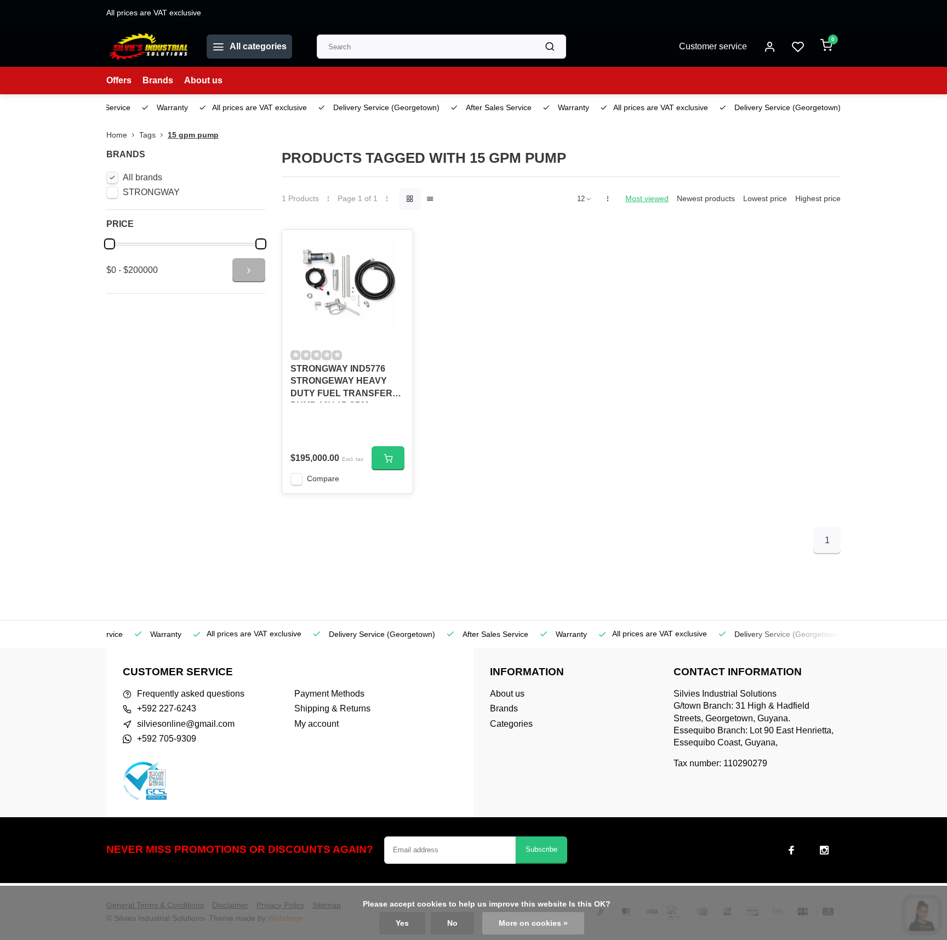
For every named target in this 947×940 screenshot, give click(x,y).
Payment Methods (329, 693)
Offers (119, 80)
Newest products (706, 199)
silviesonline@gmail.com (186, 723)
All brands (142, 177)
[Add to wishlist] (396, 246)
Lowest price (765, 199)
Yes (402, 923)
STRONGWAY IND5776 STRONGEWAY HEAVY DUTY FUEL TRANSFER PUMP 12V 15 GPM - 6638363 (341, 383)
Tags (147, 135)
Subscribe (541, 849)
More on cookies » (533, 923)
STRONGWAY (151, 192)
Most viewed (647, 199)
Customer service (713, 46)
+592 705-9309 (166, 738)
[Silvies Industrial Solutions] (148, 46)
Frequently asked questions (190, 693)
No (452, 923)
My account (316, 723)
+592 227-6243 (166, 708)
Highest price (818, 199)
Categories (511, 723)
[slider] (109, 243)
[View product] (388, 458)
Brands (157, 80)
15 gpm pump (193, 135)
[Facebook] (791, 850)
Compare (323, 479)
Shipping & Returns (332, 708)
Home (116, 135)
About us (203, 80)
